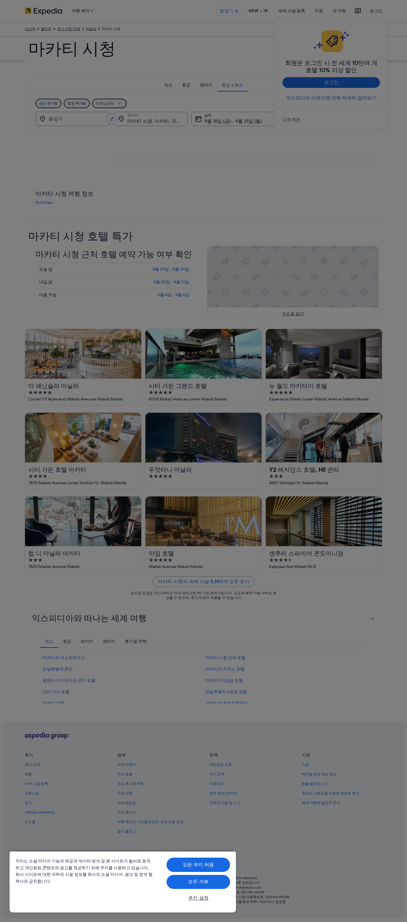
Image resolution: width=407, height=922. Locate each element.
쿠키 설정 (198, 898)
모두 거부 (198, 881)
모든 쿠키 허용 (198, 864)
